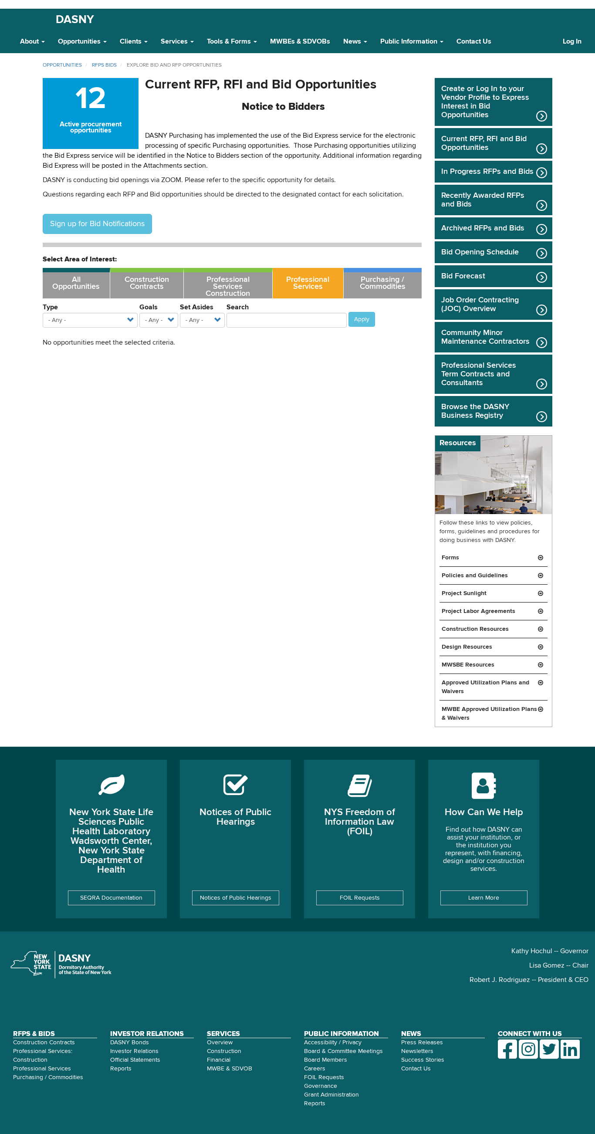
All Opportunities (76, 283)
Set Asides (196, 307)
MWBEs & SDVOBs (300, 41)
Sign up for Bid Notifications (97, 224)
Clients (131, 41)
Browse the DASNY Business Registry (475, 411)
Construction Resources (475, 629)
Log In (572, 41)
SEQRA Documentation (111, 898)
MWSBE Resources (468, 665)
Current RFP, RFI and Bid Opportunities (484, 143)
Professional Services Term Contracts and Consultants (478, 374)
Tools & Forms (230, 41)
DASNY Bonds (129, 1042)
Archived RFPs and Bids (482, 228)
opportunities (62, 65)
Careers (314, 1069)
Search (238, 307)
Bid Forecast (463, 276)
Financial (218, 1060)
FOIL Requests (360, 898)
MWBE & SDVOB (229, 1069)
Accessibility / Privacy (333, 1042)
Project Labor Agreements (478, 611)
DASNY (75, 20)
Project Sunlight (464, 593)
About (30, 41)
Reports (121, 1069)
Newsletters (417, 1051)
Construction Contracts (147, 283)
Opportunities (80, 41)
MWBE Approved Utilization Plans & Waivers (489, 713)
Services (175, 41)
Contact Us (473, 41)
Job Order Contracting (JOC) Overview (480, 304)
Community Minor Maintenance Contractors (485, 337)
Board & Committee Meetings (343, 1051)
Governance (320, 1086)
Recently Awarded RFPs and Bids (482, 200)
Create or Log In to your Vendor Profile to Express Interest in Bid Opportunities (485, 102)
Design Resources (467, 647)
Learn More (483, 898)
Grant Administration (331, 1095)
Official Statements (135, 1060)
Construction (224, 1051)
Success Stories (422, 1060)
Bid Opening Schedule (480, 252)
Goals (148, 307)
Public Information (409, 41)
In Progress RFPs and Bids (487, 172)
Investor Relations (134, 1051)
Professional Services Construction (228, 287)
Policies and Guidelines (475, 575)
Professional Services (307, 283)
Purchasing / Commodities (383, 283)
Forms (450, 558)
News (353, 41)
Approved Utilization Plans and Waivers (485, 687)
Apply (361, 319)
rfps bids (104, 65)
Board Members (325, 1060)
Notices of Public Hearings (235, 898)
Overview (220, 1042)
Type (50, 307)
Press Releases (422, 1042)
